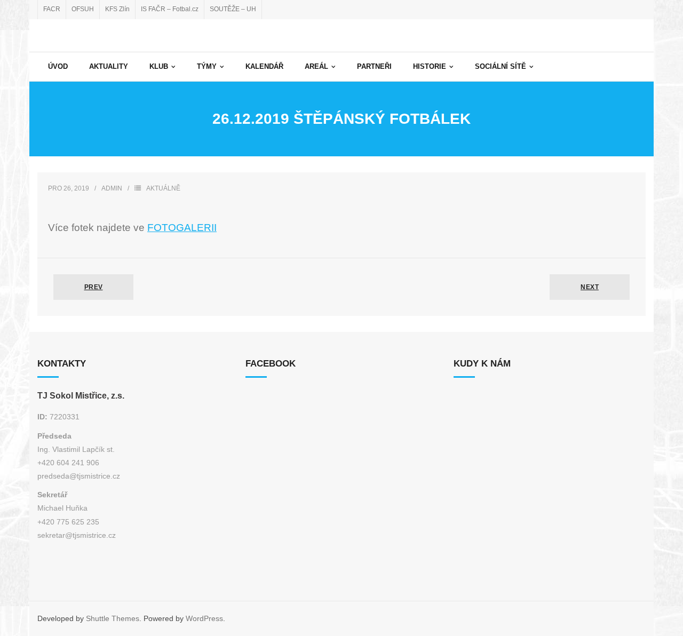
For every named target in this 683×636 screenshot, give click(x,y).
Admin (111, 188)
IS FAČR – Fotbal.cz (169, 9)
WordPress (204, 618)
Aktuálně (163, 188)
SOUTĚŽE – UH (233, 9)
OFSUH (83, 9)
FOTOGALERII (182, 227)
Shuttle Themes (112, 618)
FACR (51, 9)
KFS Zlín (117, 9)
